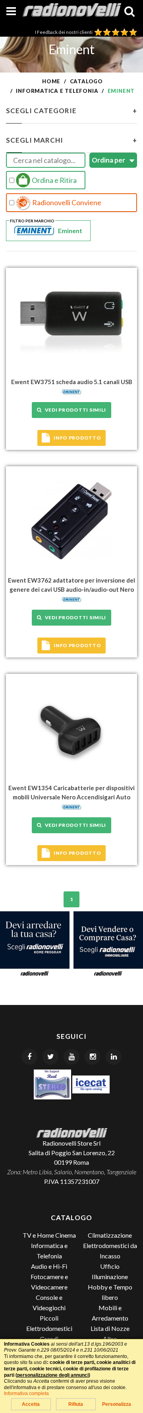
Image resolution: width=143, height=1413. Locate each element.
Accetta (31, 1404)
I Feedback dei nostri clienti (64, 32)
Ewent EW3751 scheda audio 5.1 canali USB (71, 381)
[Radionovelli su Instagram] (92, 1057)
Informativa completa (26, 1393)
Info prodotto (77, 438)
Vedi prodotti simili (74, 410)
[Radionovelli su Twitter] (50, 1057)
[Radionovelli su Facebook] (29, 1057)
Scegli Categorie (71, 110)
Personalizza (116, 1404)
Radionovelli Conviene (66, 202)
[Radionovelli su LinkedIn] (114, 1057)
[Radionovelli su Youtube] (71, 1057)
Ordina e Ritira (54, 180)
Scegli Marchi (71, 140)
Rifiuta (75, 1404)
